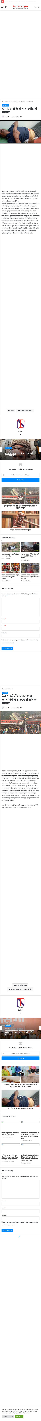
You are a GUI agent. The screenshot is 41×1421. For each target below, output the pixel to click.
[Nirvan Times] (20, 7)
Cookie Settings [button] (8, 1416)
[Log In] (6, 7)
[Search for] (39, 7)
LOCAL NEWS (12, 101)
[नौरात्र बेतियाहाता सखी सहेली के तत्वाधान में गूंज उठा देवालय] (11, 568)
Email (4, 626)
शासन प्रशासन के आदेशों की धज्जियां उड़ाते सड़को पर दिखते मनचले (30, 577)
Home (5, 101)
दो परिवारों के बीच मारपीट (25, 411)
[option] (20, 449)
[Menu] (2, 7)
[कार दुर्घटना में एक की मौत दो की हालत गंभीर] (11, 547)
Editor (6, 117)
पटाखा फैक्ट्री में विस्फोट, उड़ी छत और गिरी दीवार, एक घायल (30, 556)
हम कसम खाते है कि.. (12, 454)
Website (4, 633)
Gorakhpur (30, 101)
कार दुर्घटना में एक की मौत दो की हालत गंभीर (10, 555)
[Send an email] (8, 117)
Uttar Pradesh (21, 101)
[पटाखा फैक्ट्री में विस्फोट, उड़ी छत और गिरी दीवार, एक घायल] (30, 547)
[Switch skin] (35, 7)
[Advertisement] (20, 32)
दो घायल (11, 411)
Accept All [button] (19, 1416)
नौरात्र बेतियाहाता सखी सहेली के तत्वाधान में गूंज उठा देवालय (10, 577)
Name (4, 619)
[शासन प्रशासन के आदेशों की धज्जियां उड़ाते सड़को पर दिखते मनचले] (30, 568)
